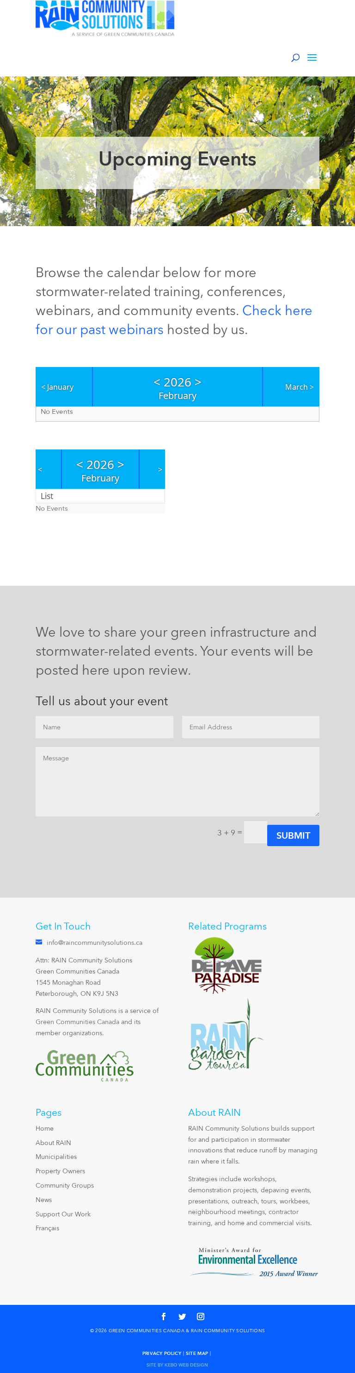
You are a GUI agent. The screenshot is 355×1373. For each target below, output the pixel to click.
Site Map (197, 1353)
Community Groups (65, 1185)
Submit (293, 835)
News (44, 1199)
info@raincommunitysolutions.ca (94, 942)
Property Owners (60, 1171)
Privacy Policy (161, 1353)
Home (45, 1128)
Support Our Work (63, 1214)
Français (47, 1228)
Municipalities (56, 1156)
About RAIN (53, 1142)
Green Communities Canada (77, 1021)
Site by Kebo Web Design (177, 1364)
